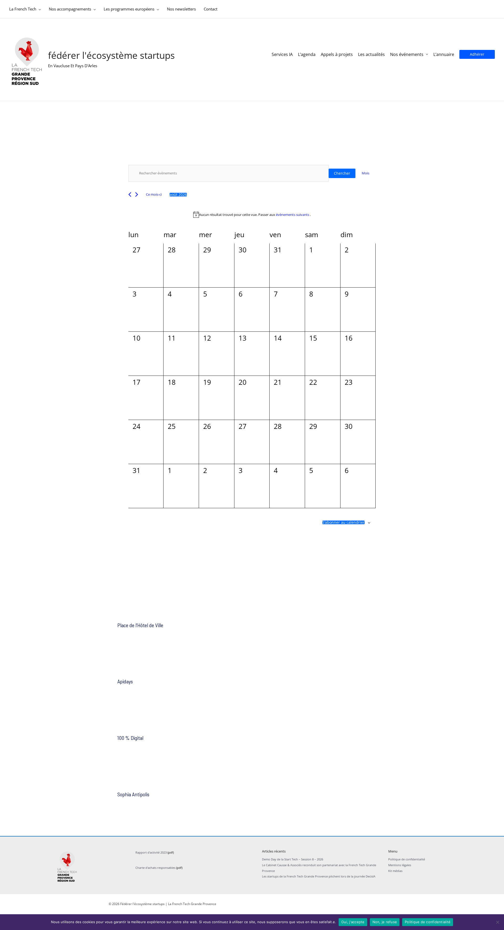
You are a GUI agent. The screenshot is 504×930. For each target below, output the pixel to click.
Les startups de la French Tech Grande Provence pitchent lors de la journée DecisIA (318, 876)
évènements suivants (293, 214)
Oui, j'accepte (353, 922)
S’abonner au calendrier (343, 522)
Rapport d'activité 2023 (151, 852)
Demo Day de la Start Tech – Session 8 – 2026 (292, 859)
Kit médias (395, 871)
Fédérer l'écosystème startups (111, 55)
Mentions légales (399, 865)
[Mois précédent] (129, 194)
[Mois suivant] (136, 194)
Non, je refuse (384, 922)
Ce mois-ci (154, 194)
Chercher (342, 173)
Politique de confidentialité (406, 859)
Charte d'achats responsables (155, 868)
